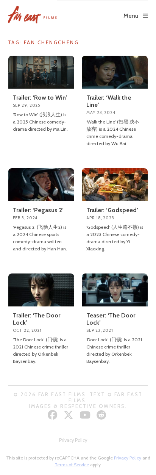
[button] (102, 10)
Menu (130, 15)
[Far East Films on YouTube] (86, 415)
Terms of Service (72, 464)
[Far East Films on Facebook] (53, 415)
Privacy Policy (73, 440)
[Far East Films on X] (69, 415)
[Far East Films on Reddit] (102, 415)
